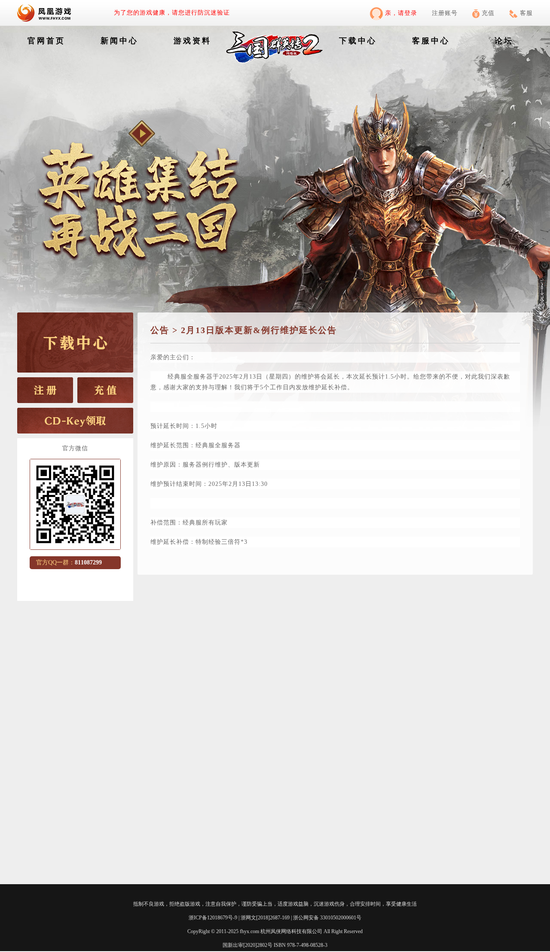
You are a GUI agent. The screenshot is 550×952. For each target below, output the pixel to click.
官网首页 (46, 40)
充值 (488, 13)
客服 (526, 13)
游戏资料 (192, 40)
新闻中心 (119, 40)
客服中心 (431, 40)
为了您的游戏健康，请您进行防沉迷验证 (172, 12)
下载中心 (358, 40)
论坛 (504, 40)
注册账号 (445, 13)
